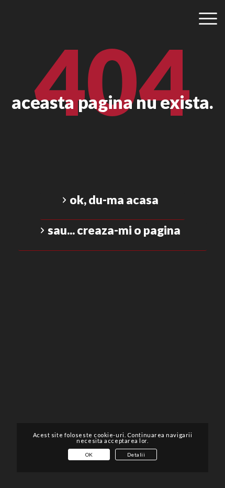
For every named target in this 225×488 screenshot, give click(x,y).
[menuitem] (202, 33)
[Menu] (202, 36)
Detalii (136, 454)
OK (89, 454)
